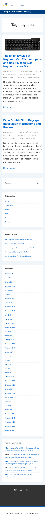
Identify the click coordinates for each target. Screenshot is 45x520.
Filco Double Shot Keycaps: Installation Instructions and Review (22, 124)
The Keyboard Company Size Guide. (16, 252)
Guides (7, 209)
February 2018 (9, 340)
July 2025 (8, 278)
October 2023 (9, 290)
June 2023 (8, 294)
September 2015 (10, 418)
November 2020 (10, 311)
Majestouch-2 (30, 138)
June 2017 (8, 360)
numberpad (30, 77)
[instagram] (27, 489)
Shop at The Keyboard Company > (18, 12)
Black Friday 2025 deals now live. (15, 244)
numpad (38, 77)
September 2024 (10, 286)
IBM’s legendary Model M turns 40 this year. (19, 239)
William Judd (9, 448)
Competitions (9, 205)
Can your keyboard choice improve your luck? (19, 248)
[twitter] (21, 489)
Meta (6, 214)
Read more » (9, 107)
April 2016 (8, 405)
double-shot (8, 138)
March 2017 (8, 372)
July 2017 (8, 356)
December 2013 (10, 426)
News (20, 74)
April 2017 (8, 368)
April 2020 (8, 315)
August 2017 (9, 352)
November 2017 (10, 344)
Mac (24, 77)
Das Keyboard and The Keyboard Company (18, 256)
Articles (13, 74)
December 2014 (10, 422)
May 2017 (8, 364)
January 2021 (9, 303)
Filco (13, 77)
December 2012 (10, 430)
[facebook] (15, 489)
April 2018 (8, 331)
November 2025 (10, 274)
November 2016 (10, 385)
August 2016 (9, 397)
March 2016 (8, 410)
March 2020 (8, 319)
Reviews (7, 222)
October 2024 (9, 282)
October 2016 (9, 389)
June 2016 (8, 401)
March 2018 (8, 335)
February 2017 (9, 377)
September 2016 (10, 393)
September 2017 (10, 348)
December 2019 (10, 327)
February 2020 (9, 323)
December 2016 (10, 381)
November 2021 (10, 298)
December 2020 (10, 307)
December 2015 (10, 414)
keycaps (19, 77)
